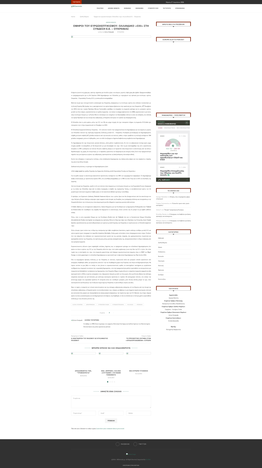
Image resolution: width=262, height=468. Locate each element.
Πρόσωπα (161, 270)
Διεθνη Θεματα (114, 8)
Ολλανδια (130, 304)
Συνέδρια (160, 275)
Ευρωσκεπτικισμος (118, 304)
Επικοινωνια (180, 8)
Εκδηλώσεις (161, 252)
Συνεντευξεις (153, 8)
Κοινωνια (127, 8)
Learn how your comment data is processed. (110, 428)
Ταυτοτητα (167, 8)
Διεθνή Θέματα (84, 16)
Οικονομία (161, 261)
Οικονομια (139, 8)
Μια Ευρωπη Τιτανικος (138, 371)
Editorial (161, 238)
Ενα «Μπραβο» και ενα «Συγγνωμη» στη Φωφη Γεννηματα (111, 373)
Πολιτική (160, 265)
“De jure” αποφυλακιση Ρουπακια (174, 210)
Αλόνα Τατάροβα (109, 32)
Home (73, 16)
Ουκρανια (139, 304)
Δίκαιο (160, 247)
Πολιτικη (100, 8)
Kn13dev (148, 459)
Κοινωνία (161, 256)
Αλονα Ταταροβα (77, 304)
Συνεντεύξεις (162, 279)
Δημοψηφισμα (90, 304)
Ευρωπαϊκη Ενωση (103, 304)
